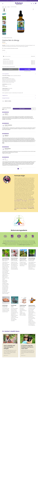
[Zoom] (33, 9)
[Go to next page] (21, 168)
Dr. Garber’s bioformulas (10, 240)
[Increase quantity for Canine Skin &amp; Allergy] (6, 52)
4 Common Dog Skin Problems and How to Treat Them (27, 347)
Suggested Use (5, 95)
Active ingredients (5, 73)
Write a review (22, 108)
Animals (8, 6)
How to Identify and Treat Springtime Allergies (9, 347)
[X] (6, 101)
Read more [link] (6, 355)
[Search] (31, 3)
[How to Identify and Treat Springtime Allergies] (10, 338)
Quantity (3, 50)
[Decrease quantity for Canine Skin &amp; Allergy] (3, 52)
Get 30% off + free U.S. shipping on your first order (19, 0)
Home (3, 6)
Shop (5, 6)
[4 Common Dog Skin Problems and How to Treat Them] (27, 338)
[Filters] (32, 109)
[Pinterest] (8, 101)
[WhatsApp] (9, 101)
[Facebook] (5, 101)
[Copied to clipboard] (10, 101)
